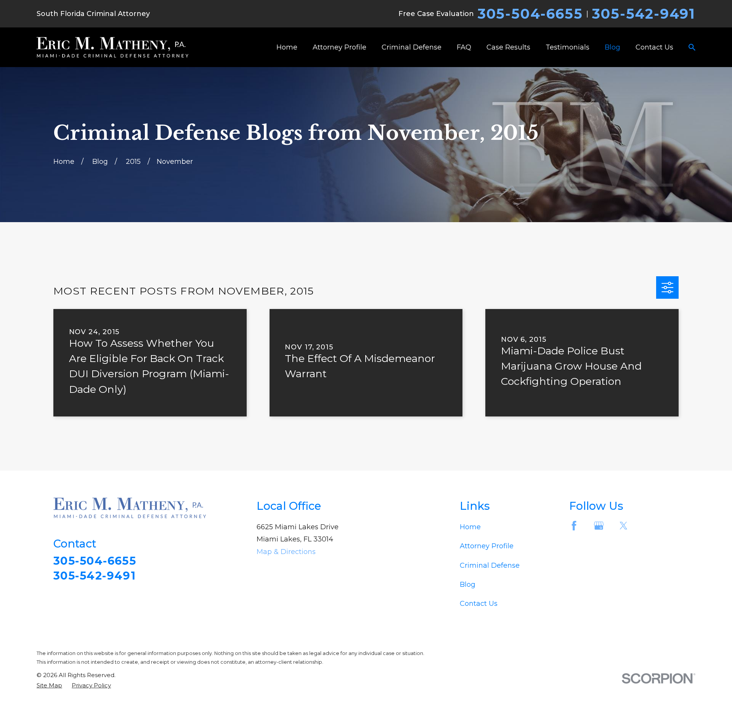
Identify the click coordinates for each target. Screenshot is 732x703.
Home (470, 527)
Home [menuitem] (286, 47)
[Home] (112, 47)
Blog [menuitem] (612, 47)
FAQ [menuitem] (464, 47)
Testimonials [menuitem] (567, 47)
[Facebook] (574, 525)
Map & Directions (286, 552)
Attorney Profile (487, 546)
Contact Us (479, 603)
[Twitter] (623, 525)
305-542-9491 (643, 14)
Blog (467, 584)
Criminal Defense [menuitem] (411, 47)
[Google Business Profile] (599, 525)
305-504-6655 (530, 14)
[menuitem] (49, 685)
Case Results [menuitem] (508, 47)
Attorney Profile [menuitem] (339, 47)
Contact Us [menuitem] (654, 47)
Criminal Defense (490, 565)
